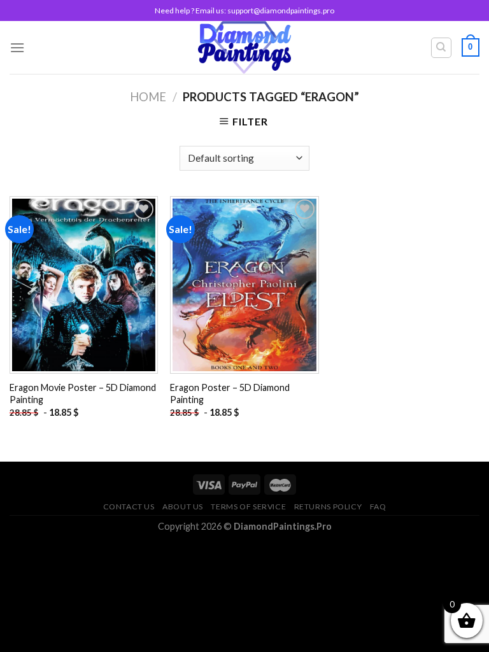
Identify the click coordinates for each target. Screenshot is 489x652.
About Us (182, 506)
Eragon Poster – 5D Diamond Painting (230, 393)
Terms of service (248, 506)
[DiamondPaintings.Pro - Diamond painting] (245, 47)
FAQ (378, 506)
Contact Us (129, 506)
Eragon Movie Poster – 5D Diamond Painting (83, 393)
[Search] (441, 48)
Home (148, 97)
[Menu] (17, 47)
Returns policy (328, 506)
